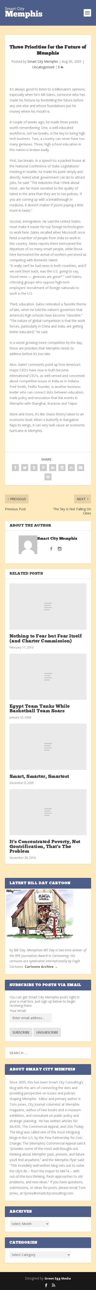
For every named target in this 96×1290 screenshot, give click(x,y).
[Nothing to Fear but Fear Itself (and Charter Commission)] (48, 606)
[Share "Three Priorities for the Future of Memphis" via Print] (48, 477)
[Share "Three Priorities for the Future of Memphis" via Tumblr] (34, 467)
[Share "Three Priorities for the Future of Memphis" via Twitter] (24, 467)
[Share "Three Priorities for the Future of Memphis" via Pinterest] (43, 467)
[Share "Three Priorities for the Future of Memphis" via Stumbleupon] (71, 467)
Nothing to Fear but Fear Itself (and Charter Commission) (46, 638)
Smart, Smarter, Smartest (39, 776)
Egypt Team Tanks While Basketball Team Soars (40, 709)
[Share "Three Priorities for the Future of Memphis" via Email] (80, 467)
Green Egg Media (58, 1278)
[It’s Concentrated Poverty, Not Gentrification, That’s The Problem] (48, 812)
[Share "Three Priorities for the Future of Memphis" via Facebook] (15, 467)
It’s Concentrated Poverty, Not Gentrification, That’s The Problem (45, 847)
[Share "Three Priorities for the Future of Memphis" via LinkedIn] (52, 467)
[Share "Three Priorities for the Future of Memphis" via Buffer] (62, 467)
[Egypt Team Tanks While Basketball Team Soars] (48, 677)
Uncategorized (43, 67)
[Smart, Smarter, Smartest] (48, 747)
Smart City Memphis (42, 61)
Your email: (18, 1010)
